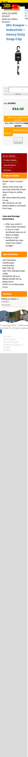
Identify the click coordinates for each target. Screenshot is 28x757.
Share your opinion (6, 305)
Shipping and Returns (13, 344)
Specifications (10, 165)
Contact (7, 350)
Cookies (6, 347)
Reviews (7, 170)
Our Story (7, 336)
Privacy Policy (9, 339)
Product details (10, 160)
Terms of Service (10, 342)
